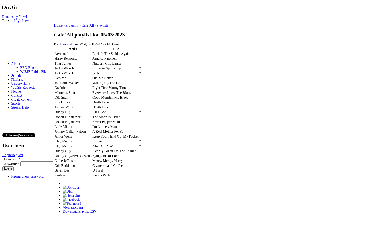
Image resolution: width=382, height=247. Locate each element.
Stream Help (20, 107)
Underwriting (20, 83)
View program (73, 207)
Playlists (17, 79)
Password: (10, 164)
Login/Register (12, 155)
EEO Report (29, 67)
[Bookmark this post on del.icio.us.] (71, 187)
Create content (21, 99)
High (17, 21)
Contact (16, 95)
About (15, 63)
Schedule (17, 75)
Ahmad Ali (66, 44)
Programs (72, 25)
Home (58, 25)
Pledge (16, 91)
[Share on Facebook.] (71, 199)
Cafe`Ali (88, 25)
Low (25, 21)
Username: (11, 159)
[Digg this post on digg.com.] (68, 191)
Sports (15, 103)
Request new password (27, 176)
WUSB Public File (33, 71)
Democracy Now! (14, 17)
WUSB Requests (23, 87)
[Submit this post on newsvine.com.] (71, 195)
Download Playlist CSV (80, 211)
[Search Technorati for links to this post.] (72, 203)
